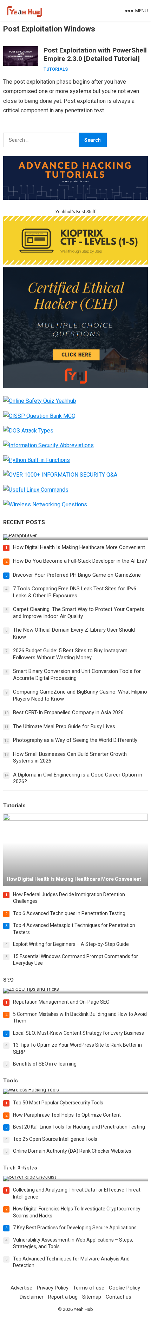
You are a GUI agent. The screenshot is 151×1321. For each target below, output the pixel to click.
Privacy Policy (52, 1288)
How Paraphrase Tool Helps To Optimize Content (67, 1115)
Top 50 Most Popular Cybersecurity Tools (58, 1102)
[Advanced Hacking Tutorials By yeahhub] (75, 198)
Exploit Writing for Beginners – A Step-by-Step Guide (71, 944)
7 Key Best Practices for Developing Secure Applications (75, 1227)
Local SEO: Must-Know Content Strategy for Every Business (78, 1033)
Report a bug (63, 1297)
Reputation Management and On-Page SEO (61, 1002)
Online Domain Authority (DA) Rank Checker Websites (72, 1151)
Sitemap (91, 1297)
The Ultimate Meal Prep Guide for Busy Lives (64, 726)
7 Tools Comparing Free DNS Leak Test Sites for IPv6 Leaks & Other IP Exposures (74, 592)
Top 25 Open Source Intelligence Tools (55, 1139)
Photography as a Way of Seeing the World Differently (75, 740)
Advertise (21, 1288)
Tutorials (56, 69)
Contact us (118, 1297)
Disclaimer (32, 1297)
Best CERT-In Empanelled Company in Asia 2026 (68, 712)
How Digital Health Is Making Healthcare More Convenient (79, 547)
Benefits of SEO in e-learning (45, 1064)
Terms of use (88, 1288)
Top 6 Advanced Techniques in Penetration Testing (69, 913)
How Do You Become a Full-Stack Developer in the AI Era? (80, 561)
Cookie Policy (124, 1288)
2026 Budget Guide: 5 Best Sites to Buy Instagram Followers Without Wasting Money (70, 654)
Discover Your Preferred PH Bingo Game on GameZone (77, 575)
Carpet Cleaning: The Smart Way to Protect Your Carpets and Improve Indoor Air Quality (78, 612)
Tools (10, 1080)
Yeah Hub (83, 1309)
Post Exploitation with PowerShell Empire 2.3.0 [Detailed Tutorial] (95, 54)
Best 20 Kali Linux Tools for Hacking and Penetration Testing (79, 1127)
